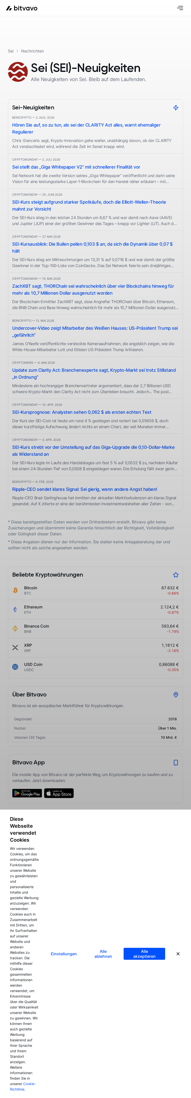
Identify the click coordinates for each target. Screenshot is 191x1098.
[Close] (178, 954)
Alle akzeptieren (144, 954)
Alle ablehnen (103, 954)
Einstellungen (64, 953)
